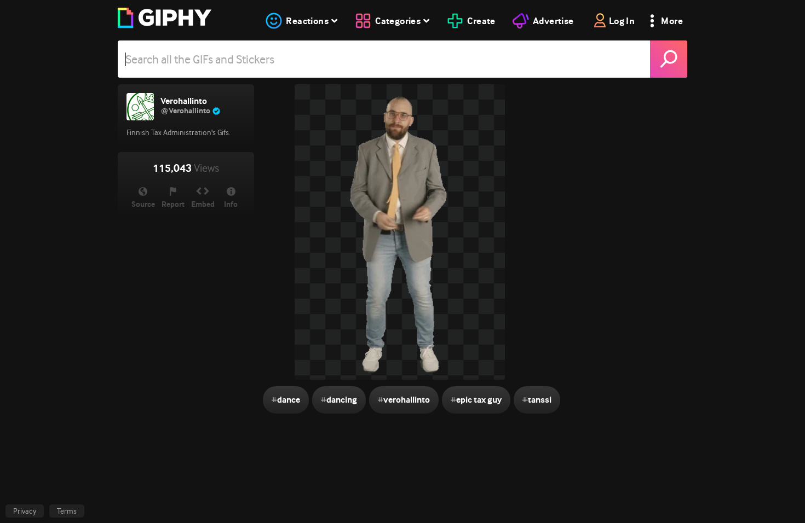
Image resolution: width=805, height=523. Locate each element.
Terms (67, 511)
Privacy (24, 511)
